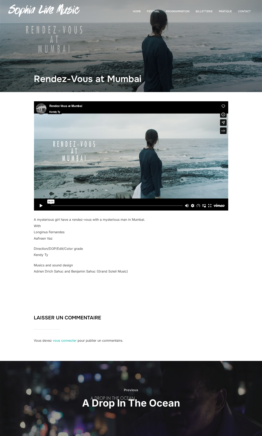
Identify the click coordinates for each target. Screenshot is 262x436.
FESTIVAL (153, 11)
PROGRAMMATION (178, 11)
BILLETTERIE (204, 11)
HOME (137, 11)
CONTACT (244, 11)
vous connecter (65, 340)
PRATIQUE (225, 11)
